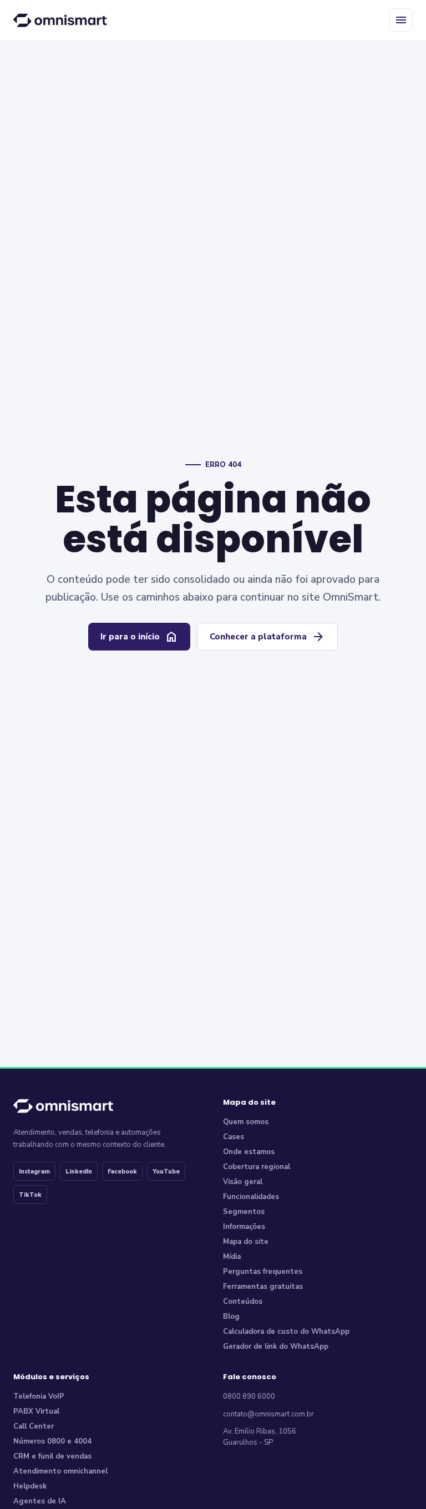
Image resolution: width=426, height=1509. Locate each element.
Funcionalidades (251, 1197)
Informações (244, 1227)
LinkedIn (78, 1171)
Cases (233, 1137)
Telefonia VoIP (38, 1396)
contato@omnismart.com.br (268, 1414)
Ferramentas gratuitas (263, 1287)
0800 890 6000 (249, 1396)
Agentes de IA (39, 1501)
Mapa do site (245, 1242)
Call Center (33, 1426)
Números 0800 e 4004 (52, 1441)
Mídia (232, 1257)
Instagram (34, 1171)
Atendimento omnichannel (60, 1471)
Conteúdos (242, 1302)
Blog (231, 1317)
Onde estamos (249, 1152)
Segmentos (244, 1212)
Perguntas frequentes (262, 1272)
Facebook (122, 1171)
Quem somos (245, 1122)
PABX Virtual (36, 1411)
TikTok (30, 1195)
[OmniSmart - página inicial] (62, 20)
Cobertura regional (256, 1167)
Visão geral (242, 1182)
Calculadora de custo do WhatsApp (286, 1332)
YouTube (166, 1171)
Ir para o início (139, 636)
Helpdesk (30, 1486)
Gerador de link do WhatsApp (275, 1347)
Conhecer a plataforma (267, 636)
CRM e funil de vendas (52, 1456)
